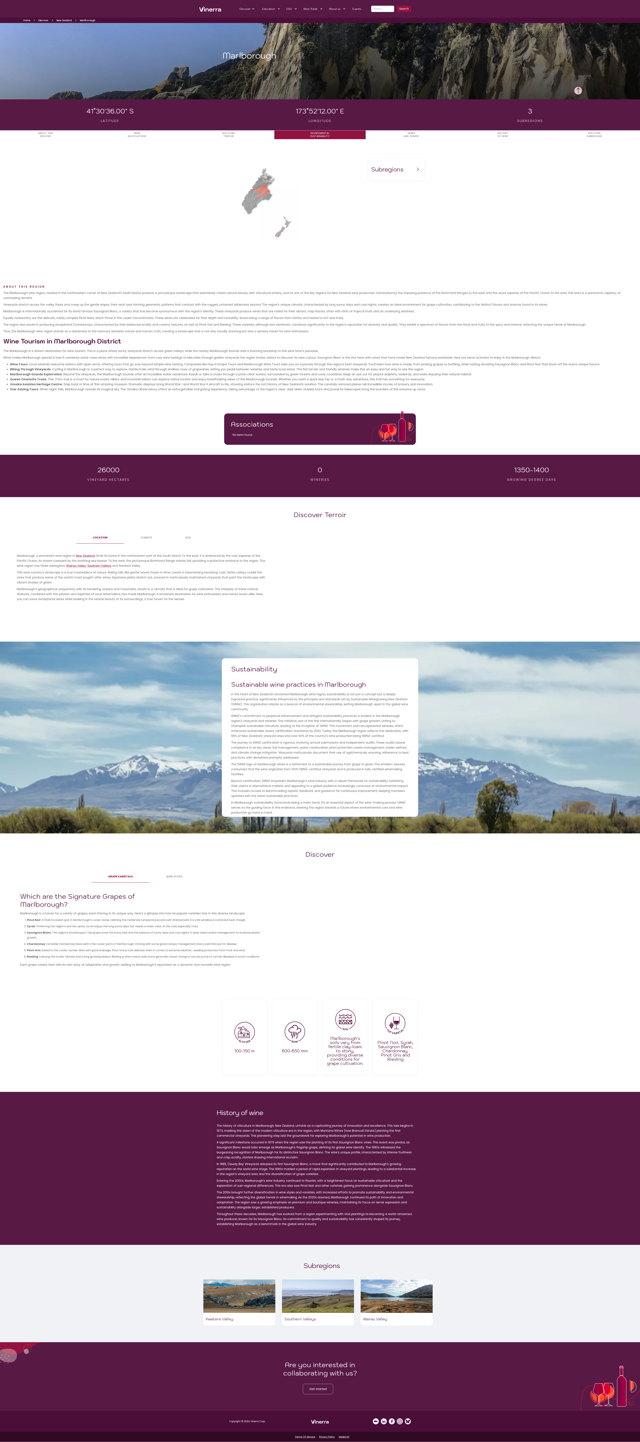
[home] (210, 9)
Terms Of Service (305, 1437)
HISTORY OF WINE (503, 134)
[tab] (100, 537)
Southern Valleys (99, 566)
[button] (247, 8)
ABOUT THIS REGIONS (45, 134)
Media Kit (344, 1437)
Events (356, 8)
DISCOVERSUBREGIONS (594, 134)
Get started (318, 1389)
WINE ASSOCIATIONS (137, 134)
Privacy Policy (327, 1437)
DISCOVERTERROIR (228, 134)
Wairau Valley (76, 566)
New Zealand (85, 556)
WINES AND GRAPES (411, 134)
